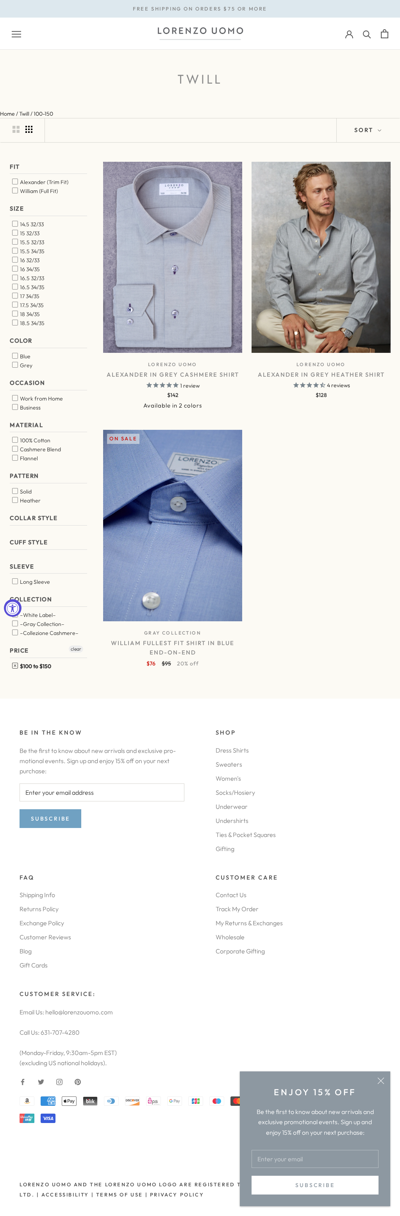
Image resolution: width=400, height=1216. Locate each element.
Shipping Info (37, 895)
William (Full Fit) (38, 191)
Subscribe (314, 1185)
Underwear (232, 806)
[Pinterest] (78, 1081)
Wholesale (230, 937)
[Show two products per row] (16, 129)
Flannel (28, 458)
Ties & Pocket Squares (246, 835)
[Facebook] (23, 1081)
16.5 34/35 (32, 287)
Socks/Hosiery (235, 792)
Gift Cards (34, 965)
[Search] (367, 34)
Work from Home (41, 398)
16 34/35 (29, 269)
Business (30, 407)
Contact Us (231, 895)
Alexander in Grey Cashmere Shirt (173, 374)
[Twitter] (41, 1081)
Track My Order (237, 909)
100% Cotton (34, 440)
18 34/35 (29, 314)
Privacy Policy (177, 1194)
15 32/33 (29, 233)
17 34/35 (29, 296)
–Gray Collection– (41, 624)
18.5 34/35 (32, 323)
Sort (365, 130)
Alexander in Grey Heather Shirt (321, 374)
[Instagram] (59, 1081)
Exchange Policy (42, 923)
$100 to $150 (35, 666)
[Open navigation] (16, 34)
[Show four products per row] (28, 129)
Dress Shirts (232, 750)
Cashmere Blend (40, 449)
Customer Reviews (45, 937)
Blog (26, 951)
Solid (25, 491)
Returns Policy (39, 909)
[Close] (380, 1080)
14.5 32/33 (31, 224)
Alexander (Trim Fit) (43, 182)
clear (76, 649)
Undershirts (232, 820)
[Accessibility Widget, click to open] (12, 608)
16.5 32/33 (31, 278)
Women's (228, 778)
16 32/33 (29, 260)
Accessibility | (66, 1194)
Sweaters (229, 764)
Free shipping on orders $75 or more (200, 8)
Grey (25, 365)
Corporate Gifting (240, 951)
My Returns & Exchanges (249, 923)
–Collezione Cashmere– (49, 633)
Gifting (225, 849)
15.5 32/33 (31, 242)
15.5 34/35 (32, 251)
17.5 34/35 (31, 305)
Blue (24, 356)
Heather (30, 500)
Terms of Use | (121, 1194)
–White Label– (37, 615)
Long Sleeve (34, 581)
